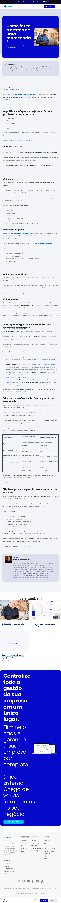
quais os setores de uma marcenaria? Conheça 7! (22, 140)
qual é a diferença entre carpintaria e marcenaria (22, 173)
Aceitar (44, 900)
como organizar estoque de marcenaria (30, 483)
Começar (49, 6)
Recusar (53, 900)
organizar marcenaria (24, 546)
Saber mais (46, 1)
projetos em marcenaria (51, 364)
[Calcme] (7, 6)
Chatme (44, 359)
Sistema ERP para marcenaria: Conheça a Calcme (13, 625)
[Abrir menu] (57, 6)
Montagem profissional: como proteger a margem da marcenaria (46, 625)
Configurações (6, 901)
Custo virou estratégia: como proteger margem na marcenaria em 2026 (14, 656)
